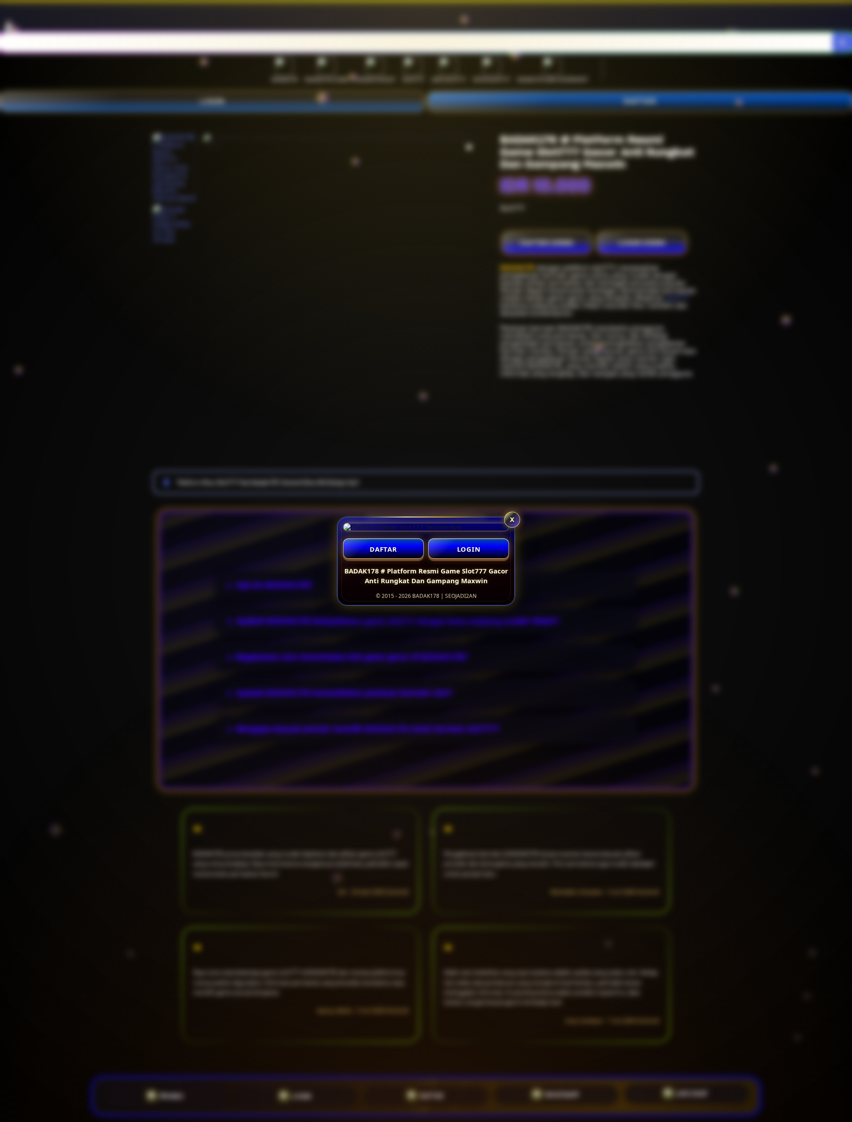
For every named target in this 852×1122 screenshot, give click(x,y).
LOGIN (469, 549)
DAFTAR (383, 549)
